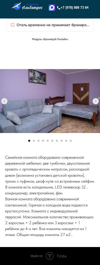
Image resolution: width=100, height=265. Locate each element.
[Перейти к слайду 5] (48, 141)
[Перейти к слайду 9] (66, 141)
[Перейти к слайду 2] (34, 141)
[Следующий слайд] (96, 101)
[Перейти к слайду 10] (71, 141)
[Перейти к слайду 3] (38, 141)
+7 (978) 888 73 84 (74, 8)
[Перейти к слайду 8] (62, 141)
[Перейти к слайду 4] (43, 141)
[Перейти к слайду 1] (29, 141)
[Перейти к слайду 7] (57, 141)
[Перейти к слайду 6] (52, 141)
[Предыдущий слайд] (4, 101)
